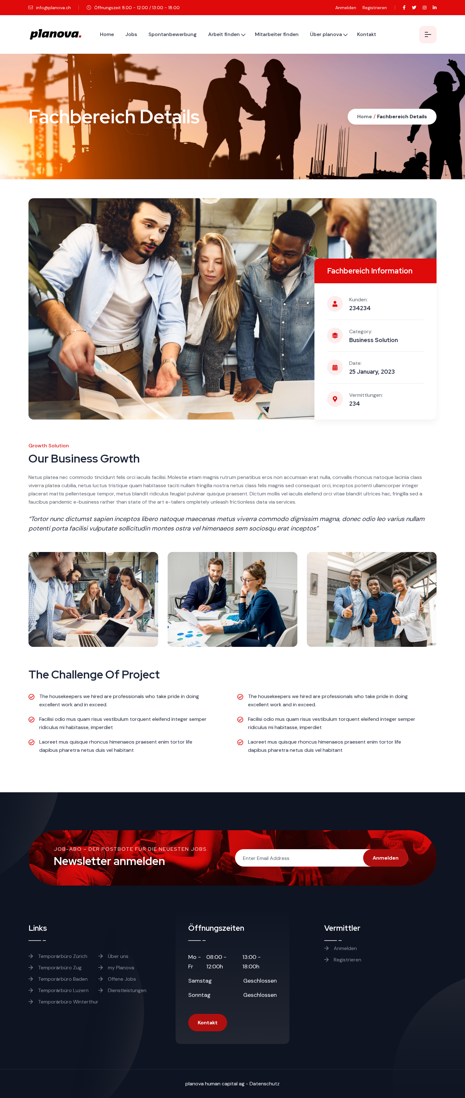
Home (107, 34)
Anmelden (345, 7)
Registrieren (375, 7)
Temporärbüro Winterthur (67, 1001)
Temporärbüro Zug (59, 967)
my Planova (120, 967)
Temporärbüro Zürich (62, 956)
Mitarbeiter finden (277, 34)
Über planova (326, 34)
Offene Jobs (121, 979)
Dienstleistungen (126, 990)
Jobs (131, 34)
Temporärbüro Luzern (63, 990)
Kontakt (366, 34)
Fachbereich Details (402, 116)
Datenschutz (265, 1083)
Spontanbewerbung (172, 34)
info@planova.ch (53, 7)
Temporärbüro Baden (62, 979)
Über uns (117, 956)
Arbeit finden (224, 34)
